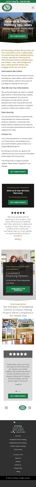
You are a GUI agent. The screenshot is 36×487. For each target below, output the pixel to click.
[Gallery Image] (10, 323)
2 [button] (18, 391)
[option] (18, 375)
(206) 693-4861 (20, 432)
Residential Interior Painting (18, 439)
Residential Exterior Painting (18, 443)
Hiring (18, 471)
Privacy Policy (18, 468)
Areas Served (18, 449)
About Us (18, 458)
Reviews (18, 461)
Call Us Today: (18, 1)
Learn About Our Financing (18, 289)
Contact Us (18, 465)
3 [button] (20, 391)
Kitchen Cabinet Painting (18, 446)
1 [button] (16, 391)
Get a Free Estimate (18, 172)
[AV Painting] (7, 8)
